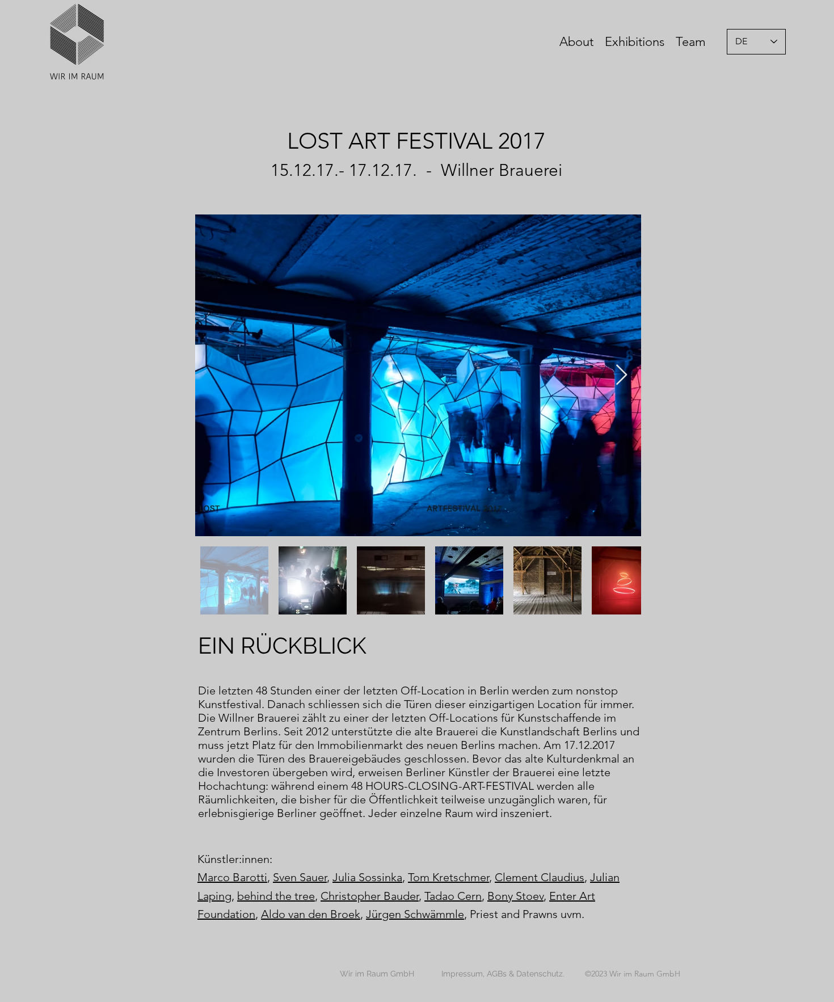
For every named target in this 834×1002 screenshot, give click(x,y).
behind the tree (276, 896)
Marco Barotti (232, 877)
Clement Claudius (539, 877)
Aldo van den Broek (310, 914)
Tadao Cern (453, 896)
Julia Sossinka (367, 877)
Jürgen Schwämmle (415, 914)
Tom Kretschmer (448, 877)
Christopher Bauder (370, 896)
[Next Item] (621, 375)
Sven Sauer (300, 877)
